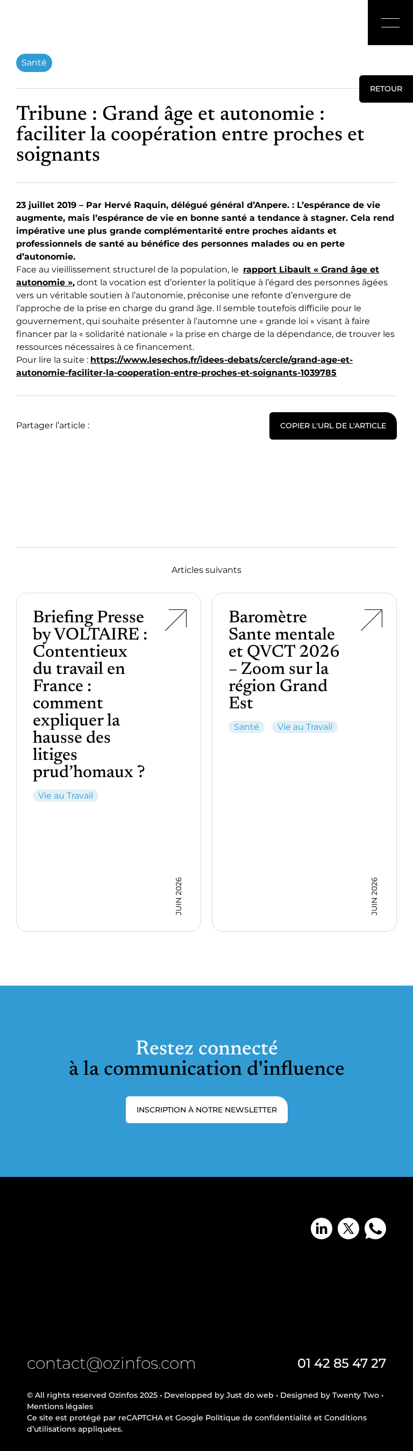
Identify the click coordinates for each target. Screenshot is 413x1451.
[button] (390, 22)
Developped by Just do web (219, 1395)
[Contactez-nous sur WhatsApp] (375, 1228)
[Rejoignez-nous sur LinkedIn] (321, 1228)
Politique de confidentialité (258, 1418)
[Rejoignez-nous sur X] (348, 1228)
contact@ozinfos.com (111, 1363)
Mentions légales (60, 1406)
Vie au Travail (65, 796)
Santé (34, 63)
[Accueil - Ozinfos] (44, 24)
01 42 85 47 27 (341, 1363)
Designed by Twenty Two (329, 1395)
